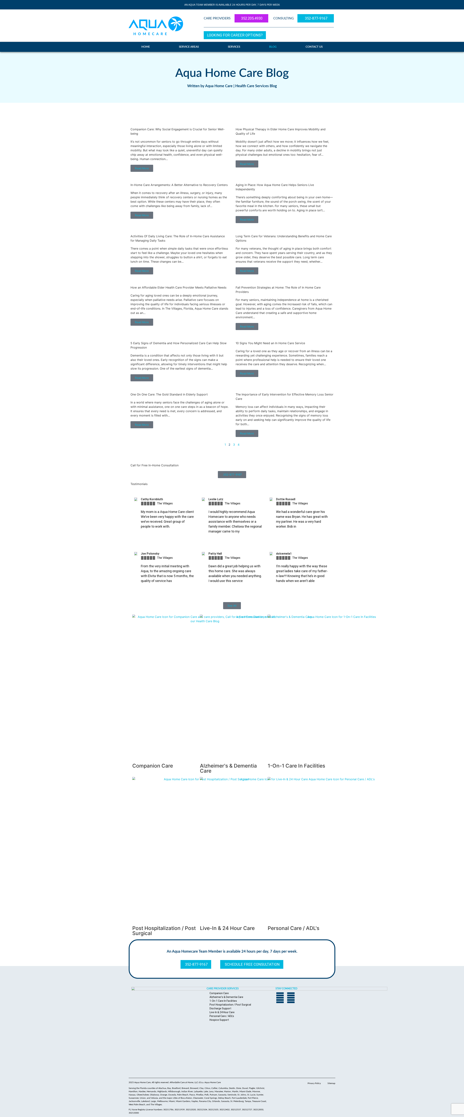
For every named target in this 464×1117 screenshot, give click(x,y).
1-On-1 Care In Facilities (296, 766)
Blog (273, 46)
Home (145, 46)
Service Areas (189, 46)
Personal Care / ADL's (293, 928)
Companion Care (152, 766)
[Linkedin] (290, 997)
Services (234, 46)
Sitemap (331, 1083)
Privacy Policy (314, 1083)
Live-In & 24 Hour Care (227, 928)
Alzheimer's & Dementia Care (228, 768)
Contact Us (314, 46)
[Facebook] (280, 997)
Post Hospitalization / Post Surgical (164, 930)
